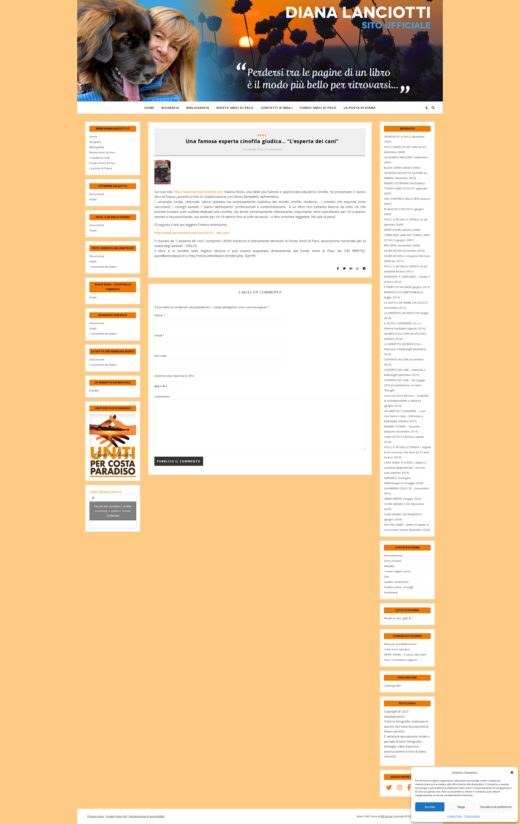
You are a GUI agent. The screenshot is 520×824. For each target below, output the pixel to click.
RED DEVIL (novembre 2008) (402, 245)
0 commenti (274, 149)
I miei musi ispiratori (397, 649)
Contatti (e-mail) (276, 108)
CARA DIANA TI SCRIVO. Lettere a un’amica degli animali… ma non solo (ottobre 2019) (405, 468)
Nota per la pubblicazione (400, 644)
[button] (512, 772)
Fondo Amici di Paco (318, 108)
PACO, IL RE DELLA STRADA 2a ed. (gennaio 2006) (406, 222)
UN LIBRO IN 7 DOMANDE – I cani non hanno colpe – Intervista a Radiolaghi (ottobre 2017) (405, 416)
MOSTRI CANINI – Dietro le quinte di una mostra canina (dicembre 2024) (407, 527)
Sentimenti (391, 592)
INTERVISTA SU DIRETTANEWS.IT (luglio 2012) (403, 294)
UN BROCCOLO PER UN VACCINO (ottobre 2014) (405, 336)
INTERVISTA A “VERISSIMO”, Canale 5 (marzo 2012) (407, 279)
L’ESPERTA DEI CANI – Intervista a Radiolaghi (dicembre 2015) (405, 372)
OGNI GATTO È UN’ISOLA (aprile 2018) (404, 439)
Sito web (160, 356)
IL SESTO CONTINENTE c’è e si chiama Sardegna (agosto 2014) (404, 325)
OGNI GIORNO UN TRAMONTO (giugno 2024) (403, 516)
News (262, 135)
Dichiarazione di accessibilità (146, 816)
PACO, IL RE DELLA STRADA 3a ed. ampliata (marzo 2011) (406, 268)
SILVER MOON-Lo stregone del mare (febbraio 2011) (407, 258)
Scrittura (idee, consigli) (398, 587)
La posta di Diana (360, 108)
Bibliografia (197, 108)
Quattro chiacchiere (396, 582)
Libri (386, 576)
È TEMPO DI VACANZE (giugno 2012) (407, 287)
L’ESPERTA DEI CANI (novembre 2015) (404, 362)
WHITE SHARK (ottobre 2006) (402, 230)
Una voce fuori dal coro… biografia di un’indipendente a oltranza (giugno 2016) (406, 401)
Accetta (430, 807)
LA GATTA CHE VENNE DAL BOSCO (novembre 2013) (406, 305)
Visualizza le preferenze (496, 807)
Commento (162, 396)
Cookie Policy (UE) (116, 816)
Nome (159, 315)
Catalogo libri (392, 685)
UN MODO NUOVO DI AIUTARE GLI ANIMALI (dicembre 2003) (405, 175)
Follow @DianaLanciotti (105, 492)
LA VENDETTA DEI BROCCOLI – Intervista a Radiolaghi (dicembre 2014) (405, 349)
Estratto (94, 390)
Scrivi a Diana (392, 561)
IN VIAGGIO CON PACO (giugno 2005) (404, 211)
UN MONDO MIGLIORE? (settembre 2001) (406, 159)
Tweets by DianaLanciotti (112, 511)
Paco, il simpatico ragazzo (401, 660)
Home (149, 108)
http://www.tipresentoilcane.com (198, 192)
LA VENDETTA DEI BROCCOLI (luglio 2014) (406, 315)
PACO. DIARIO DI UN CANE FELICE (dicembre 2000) (405, 149)
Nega (461, 807)
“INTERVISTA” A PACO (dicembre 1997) (404, 139)
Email (159, 335)
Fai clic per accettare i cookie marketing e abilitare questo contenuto (112, 511)
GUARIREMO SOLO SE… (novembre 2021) (406, 490)
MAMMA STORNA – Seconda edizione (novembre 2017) (402, 429)
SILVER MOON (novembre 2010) (404, 250)
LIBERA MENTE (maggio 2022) (402, 498)
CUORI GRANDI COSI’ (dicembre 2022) (404, 506)
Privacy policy (472, 816)
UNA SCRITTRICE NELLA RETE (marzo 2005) (407, 201)
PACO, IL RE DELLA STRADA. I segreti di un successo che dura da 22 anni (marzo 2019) (407, 452)
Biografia (170, 108)
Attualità (389, 566)
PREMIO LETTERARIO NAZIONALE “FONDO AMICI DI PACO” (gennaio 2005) (406, 188)
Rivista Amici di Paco (235, 108)
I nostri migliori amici (397, 571)
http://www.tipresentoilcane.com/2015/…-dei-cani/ (192, 233)
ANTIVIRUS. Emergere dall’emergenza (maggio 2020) (403, 480)
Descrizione (96, 194)
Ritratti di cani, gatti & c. (398, 618)
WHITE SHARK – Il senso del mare (405, 654)
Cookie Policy (455, 816)
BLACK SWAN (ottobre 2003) (402, 167)
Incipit (92, 199)
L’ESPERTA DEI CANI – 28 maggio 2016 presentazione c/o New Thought (405, 385)
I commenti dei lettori (103, 267)
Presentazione (393, 555)
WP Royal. (386, 816)
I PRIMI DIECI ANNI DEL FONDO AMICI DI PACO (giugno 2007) (407, 237)
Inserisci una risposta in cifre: (174, 376)
